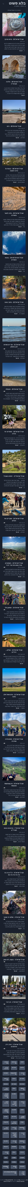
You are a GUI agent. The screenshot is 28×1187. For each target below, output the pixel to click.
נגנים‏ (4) (6, 1084)
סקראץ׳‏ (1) (22, 1147)
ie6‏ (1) (22, 1109)
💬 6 (4, 348)
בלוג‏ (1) (5, 1162)
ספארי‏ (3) (14, 1084)
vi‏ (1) (6, 1157)
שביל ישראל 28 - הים (14, 126)
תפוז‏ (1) (5, 1116)
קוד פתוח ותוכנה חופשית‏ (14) (14, 1135)
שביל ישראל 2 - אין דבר (14, 1002)
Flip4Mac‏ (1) (22, 1089)
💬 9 (4, 1004)
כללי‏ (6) (22, 1067)
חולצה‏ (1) (6, 1141)
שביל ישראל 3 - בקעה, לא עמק (14, 959)
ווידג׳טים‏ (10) (14, 1128)
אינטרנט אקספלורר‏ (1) (6, 1111)
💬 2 (4, 609)
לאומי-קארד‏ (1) (6, 1102)
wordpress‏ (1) (22, 1142)
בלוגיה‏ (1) (14, 1116)
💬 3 (4, 567)
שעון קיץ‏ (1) (14, 1142)
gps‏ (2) (22, 1122)
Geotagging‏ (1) (5, 1167)
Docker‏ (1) (22, 1166)
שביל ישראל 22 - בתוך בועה (14, 302)
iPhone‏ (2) (14, 1146)
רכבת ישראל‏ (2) (6, 1128)
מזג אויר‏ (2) (22, 1134)
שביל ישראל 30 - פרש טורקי (14, 39)
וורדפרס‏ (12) (22, 1102)
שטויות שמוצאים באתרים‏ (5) (6, 1095)
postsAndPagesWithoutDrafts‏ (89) (10, 1172)
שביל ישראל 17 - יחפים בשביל (14, 476)
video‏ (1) (14, 1093)
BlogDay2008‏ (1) (13, 1074)
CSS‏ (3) (14, 1078)
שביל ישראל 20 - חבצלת (14, 389)
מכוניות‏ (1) (6, 1153)
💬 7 (4, 961)
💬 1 (4, 522)
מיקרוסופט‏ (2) (14, 1062)
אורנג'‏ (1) (14, 1067)
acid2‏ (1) (14, 1109)
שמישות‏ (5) (22, 1074)
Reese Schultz (19, 1181)
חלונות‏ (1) (6, 1133)
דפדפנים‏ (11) (6, 1062)
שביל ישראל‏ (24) (23, 1173)
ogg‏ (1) (22, 1093)
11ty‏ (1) (14, 1162)
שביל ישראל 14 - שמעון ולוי (14, 607)
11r (27, 1179)
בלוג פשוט (17, 3)
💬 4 (4, 743)
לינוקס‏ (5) (6, 1146)
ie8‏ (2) (22, 1061)
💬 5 (4, 1048)
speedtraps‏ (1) (21, 1128)
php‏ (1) (14, 1157)
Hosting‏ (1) (14, 1167)
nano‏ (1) (22, 1157)
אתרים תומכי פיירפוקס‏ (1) (14, 1103)
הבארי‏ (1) (22, 1078)
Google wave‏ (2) (22, 1117)
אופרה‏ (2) (22, 1084)
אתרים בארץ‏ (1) (6, 1068)
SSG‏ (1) (22, 1162)
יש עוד (21, 50)
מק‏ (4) (14, 1088)
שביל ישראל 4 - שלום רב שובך (14, 917)
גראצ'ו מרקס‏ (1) (6, 1089)
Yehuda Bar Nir (9, 1179)
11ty (19, 1179)
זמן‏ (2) (14, 1152)
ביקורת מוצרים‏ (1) (14, 1123)
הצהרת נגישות (7, 1181)
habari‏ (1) (6, 1073)
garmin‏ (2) (6, 1122)
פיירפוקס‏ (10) (6, 1079)
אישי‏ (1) (22, 1152)
